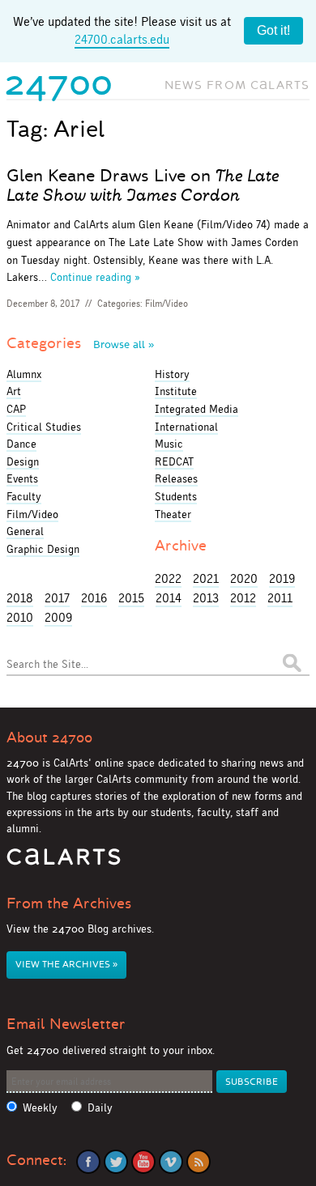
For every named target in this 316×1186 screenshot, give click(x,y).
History (172, 374)
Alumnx (23, 374)
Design (22, 461)
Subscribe (251, 1082)
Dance (21, 443)
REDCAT (174, 461)
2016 (94, 598)
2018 (19, 598)
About (49, 737)
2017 (57, 598)
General (25, 531)
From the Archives (68, 903)
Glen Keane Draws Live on (143, 185)
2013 (206, 598)
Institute (176, 391)
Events (22, 478)
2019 (282, 578)
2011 (280, 598)
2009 (58, 617)
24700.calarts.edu (122, 39)
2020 (244, 578)
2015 (131, 598)
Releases (176, 478)
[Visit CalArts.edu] (63, 862)
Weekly (40, 1108)
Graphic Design (42, 548)
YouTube (143, 1162)
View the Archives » (66, 964)
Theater (173, 514)
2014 (168, 598)
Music (169, 443)
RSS (198, 1162)
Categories (80, 343)
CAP (16, 408)
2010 (19, 617)
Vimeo (171, 1162)
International (186, 426)
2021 (206, 578)
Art (13, 391)
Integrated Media (196, 408)
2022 (168, 578)
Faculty (23, 496)
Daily (100, 1108)
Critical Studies (43, 426)
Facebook (88, 1162)
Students (176, 496)
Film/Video (166, 303)
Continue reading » (95, 276)
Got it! (273, 30)
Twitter (116, 1162)
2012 (243, 598)
